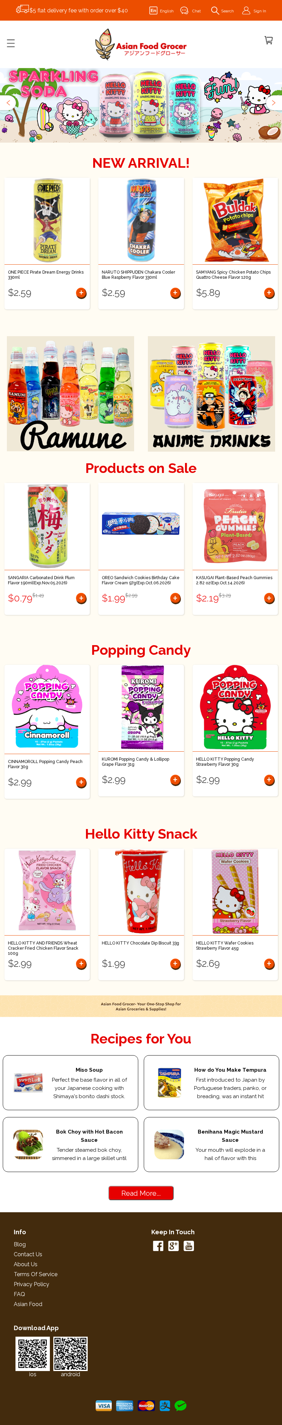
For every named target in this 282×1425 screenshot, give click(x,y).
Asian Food (28, 1304)
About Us (25, 1264)
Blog (20, 1244)
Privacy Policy (31, 1284)
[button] (8, 102)
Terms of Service (35, 1274)
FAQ (19, 1294)
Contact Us (28, 1254)
